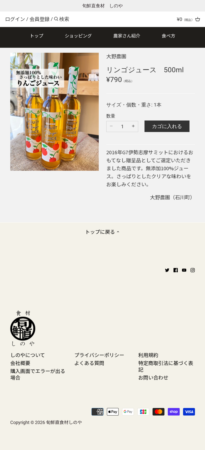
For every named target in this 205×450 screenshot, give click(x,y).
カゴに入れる (167, 126)
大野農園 (116, 56)
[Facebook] (176, 269)
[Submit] (56, 20)
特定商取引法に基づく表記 (165, 366)
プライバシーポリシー (99, 354)
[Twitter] (167, 269)
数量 (110, 115)
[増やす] (133, 126)
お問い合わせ (153, 377)
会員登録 (40, 18)
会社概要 (20, 362)
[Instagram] (192, 269)
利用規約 (148, 354)
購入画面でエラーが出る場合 (37, 374)
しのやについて (27, 354)
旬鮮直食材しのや (64, 422)
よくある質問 (89, 362)
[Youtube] (184, 269)
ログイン (15, 18)
